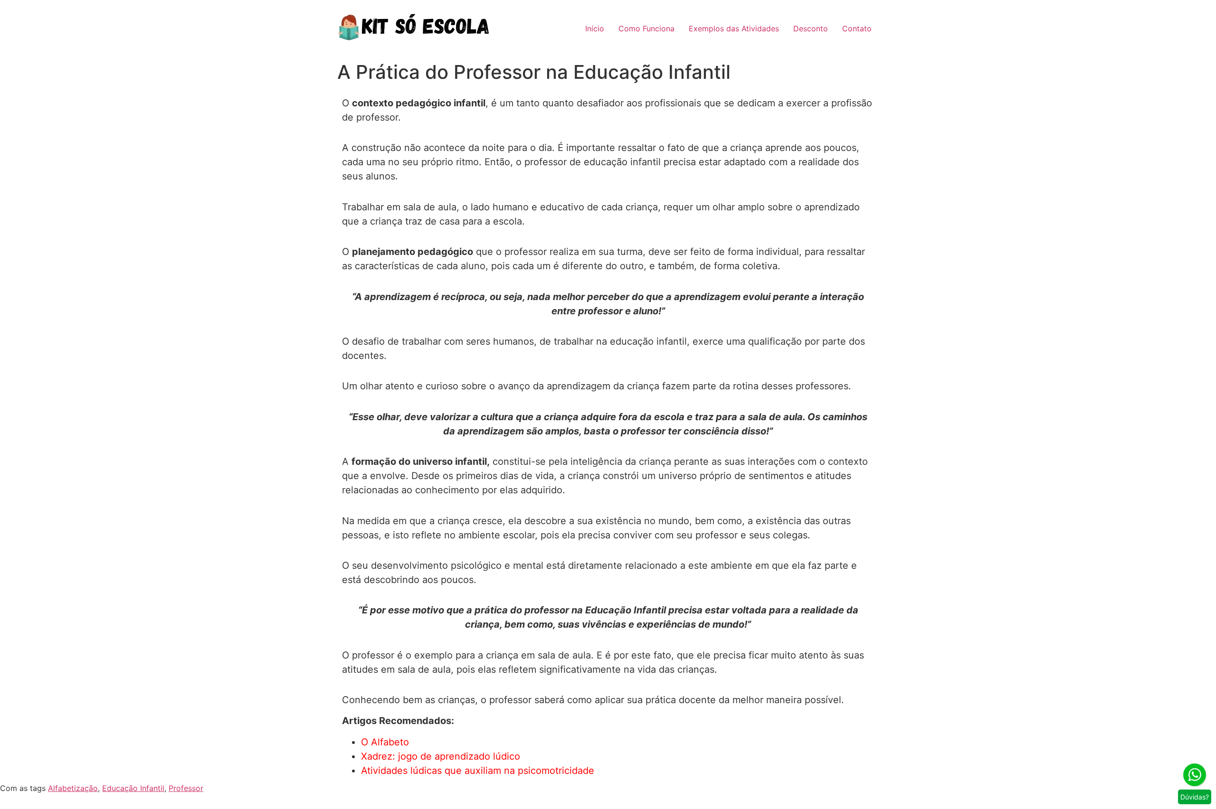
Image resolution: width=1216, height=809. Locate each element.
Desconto (810, 28)
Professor (186, 788)
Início (594, 28)
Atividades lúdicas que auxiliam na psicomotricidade (477, 770)
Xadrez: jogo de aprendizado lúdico (440, 756)
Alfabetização (73, 788)
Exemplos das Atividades (734, 28)
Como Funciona (646, 28)
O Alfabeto (385, 742)
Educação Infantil (133, 788)
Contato (857, 28)
